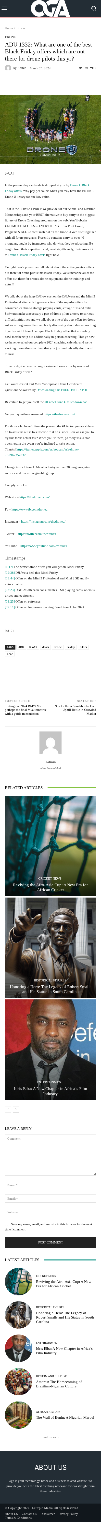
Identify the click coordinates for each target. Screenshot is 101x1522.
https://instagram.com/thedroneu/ (43, 521)
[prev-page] (8, 1109)
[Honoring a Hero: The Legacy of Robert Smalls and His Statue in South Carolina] (50, 948)
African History (48, 1412)
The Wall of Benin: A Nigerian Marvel (65, 1417)
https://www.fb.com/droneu (30, 509)
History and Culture (51, 1376)
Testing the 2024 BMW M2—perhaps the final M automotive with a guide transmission (26, 709)
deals (45, 647)
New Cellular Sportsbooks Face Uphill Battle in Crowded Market (75, 709)
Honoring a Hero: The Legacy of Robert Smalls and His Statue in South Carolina (50, 989)
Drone (20, 28)
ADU (21, 647)
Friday (71, 647)
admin (21, 67)
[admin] (9, 68)
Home (9, 28)
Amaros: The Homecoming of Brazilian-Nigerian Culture (59, 1384)
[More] (70, 84)
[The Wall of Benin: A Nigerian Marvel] (18, 1415)
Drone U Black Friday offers (26, 255)
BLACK (33, 647)
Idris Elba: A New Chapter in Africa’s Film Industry (50, 1091)
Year (10, 654)
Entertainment (50, 1082)
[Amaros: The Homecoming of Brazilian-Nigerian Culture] (18, 1382)
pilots (83, 647)
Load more (48, 1437)
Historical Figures (50, 980)
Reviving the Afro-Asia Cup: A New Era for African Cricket (50, 887)
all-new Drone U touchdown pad (66, 402)
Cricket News (50, 878)
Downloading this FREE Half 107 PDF (62, 390)
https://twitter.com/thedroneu (36, 534)
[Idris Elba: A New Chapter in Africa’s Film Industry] (50, 1049)
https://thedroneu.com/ (60, 414)
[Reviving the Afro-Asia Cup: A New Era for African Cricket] (50, 846)
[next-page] (16, 1109)
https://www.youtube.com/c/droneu (43, 546)
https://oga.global (50, 768)
